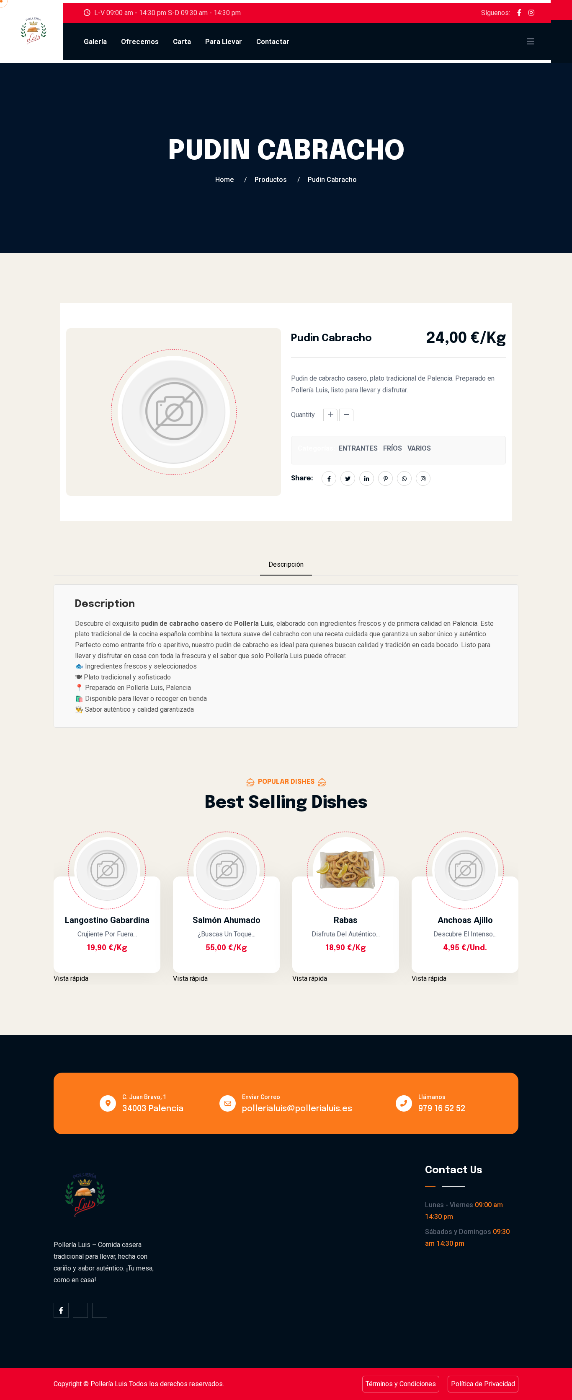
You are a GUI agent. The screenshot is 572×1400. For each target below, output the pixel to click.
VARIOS (419, 448)
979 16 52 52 (441, 1108)
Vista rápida (71, 979)
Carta (182, 41)
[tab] (286, 565)
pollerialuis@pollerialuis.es (297, 1108)
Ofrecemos (140, 41)
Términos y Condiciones (401, 1384)
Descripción (286, 564)
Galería (95, 41)
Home (224, 180)
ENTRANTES (358, 448)
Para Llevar (223, 41)
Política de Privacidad (483, 1384)
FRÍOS (392, 448)
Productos (271, 180)
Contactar (272, 41)
